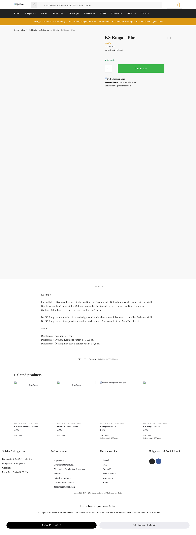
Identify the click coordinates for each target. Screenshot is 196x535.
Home (16, 30)
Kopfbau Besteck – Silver (26, 426)
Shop (23, 30)
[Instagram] (152, 461)
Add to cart (141, 68)
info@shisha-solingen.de (13, 463)
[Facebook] (158, 461)
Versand (112, 46)
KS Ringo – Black (151, 426)
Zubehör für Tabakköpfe (49, 30)
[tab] (98, 283)
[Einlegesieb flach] (119, 400)
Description (98, 286)
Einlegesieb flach (108, 426)
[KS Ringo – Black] (162, 400)
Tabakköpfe (32, 30)
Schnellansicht (33, 444)
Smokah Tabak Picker (67, 426)
